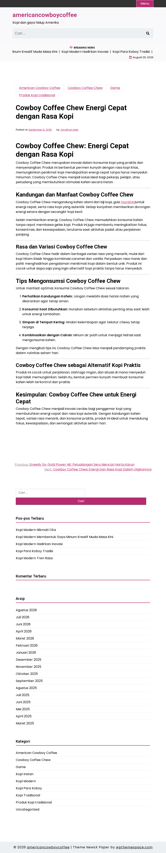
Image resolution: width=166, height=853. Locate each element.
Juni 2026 (23, 624)
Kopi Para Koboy (29, 788)
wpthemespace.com (134, 847)
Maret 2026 (25, 638)
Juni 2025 (23, 702)
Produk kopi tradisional (37, 95)
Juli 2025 (22, 695)
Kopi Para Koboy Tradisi (34, 551)
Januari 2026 (26, 652)
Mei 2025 (23, 709)
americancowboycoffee (45, 14)
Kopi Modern (26, 781)
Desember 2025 (28, 659)
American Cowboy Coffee (39, 88)
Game (115, 88)
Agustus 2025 (26, 688)
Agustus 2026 (26, 610)
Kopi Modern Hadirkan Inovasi (39, 544)
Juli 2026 (22, 617)
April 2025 (24, 716)
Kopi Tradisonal (28, 795)
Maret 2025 (25, 723)
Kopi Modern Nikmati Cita (36, 529)
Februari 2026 (27, 645)
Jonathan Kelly (69, 130)
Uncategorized (27, 809)
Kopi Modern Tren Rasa (34, 558)
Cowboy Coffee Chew (85, 88)
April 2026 (24, 631)
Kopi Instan (24, 774)
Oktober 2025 (27, 673)
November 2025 (28, 666)
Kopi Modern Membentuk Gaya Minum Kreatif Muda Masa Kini (64, 537)
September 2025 (29, 681)
